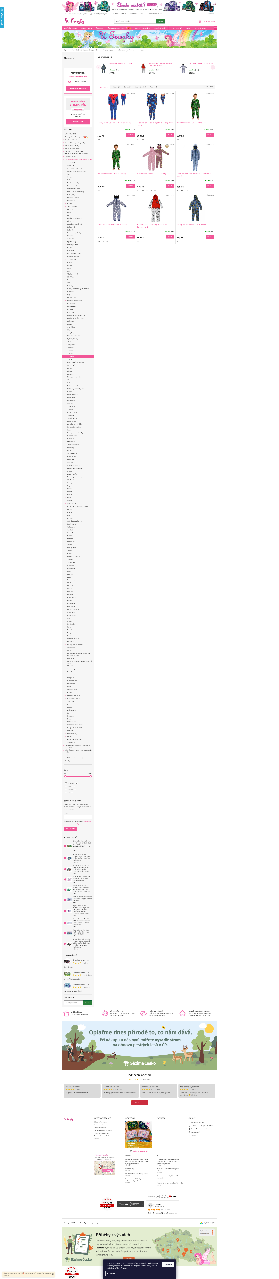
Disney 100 (70, 250)
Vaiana (69, 687)
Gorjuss (69, 509)
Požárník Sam (71, 456)
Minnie (69, 212)
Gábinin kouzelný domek (75, 725)
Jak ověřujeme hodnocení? (103, 1130)
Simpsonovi (71, 742)
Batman (69, 489)
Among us (70, 565)
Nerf (68, 713)
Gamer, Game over (73, 189)
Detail (130, 135)
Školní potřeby (72, 206)
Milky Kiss (70, 658)
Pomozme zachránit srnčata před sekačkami (168, 1170)
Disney (69, 719)
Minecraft (70, 221)
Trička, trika (71, 162)
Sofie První (70, 365)
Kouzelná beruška (73, 198)
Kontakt (96, 1139)
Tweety (69, 550)
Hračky (69, 203)
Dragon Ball (71, 603)
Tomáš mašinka (72, 418)
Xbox (68, 571)
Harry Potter (71, 201)
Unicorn (69, 280)
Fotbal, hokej (71, 615)
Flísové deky (71, 306)
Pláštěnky (70, 292)
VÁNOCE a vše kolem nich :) (74, 758)
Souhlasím (168, 1265)
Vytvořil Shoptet (209, 1223)
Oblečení (70, 283)
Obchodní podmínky (119, 14)
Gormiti (69, 492)
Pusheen (70, 574)
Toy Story (70, 701)
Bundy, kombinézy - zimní (75, 318)
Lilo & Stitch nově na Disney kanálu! (136, 1174)
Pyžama (71, 348)
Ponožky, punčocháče (74, 301)
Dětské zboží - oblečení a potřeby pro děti (79, 159)
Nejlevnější (116, 87)
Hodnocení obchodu (139, 1074)
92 (155, 191)
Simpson (70, 559)
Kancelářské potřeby (72, 146)
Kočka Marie (71, 230)
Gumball (70, 530)
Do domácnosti (72, 186)
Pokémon (70, 236)
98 (147, 191)
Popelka (70, 309)
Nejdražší (127, 87)
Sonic (69, 268)
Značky (67, 761)
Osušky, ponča (72, 412)
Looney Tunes (72, 548)
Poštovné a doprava (137, 14)
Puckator (70, 672)
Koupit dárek (78, 122)
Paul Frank (70, 459)
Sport (69, 271)
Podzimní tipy (129, 1169)
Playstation (71, 568)
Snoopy (69, 621)
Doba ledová (71, 401)
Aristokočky (71, 648)
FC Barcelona (71, 722)
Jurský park (71, 562)
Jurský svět (71, 675)
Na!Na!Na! (70, 539)
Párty (69, 498)
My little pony (71, 242)
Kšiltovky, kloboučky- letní (76, 389)
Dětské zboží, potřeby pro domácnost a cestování (78, 746)
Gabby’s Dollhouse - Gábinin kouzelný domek (79, 662)
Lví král (69, 512)
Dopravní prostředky (74, 253)
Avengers (70, 239)
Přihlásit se (70, 829)
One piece (70, 678)
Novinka (71, 789)
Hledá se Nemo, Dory (74, 427)
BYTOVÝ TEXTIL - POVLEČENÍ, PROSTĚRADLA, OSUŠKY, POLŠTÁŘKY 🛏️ (78, 153)
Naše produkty (72, 734)
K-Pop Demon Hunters (74, 739)
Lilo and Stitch (71, 298)
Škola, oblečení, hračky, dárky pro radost (78, 143)
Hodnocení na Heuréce (101, 1133)
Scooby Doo (71, 430)
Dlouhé (71, 350)
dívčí (69, 342)
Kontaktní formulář (78, 88)
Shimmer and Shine (73, 465)
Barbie (69, 600)
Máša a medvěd (72, 386)
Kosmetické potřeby (74, 233)
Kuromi (69, 692)
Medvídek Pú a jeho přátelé (76, 315)
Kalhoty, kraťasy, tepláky (75, 362)
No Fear (69, 707)
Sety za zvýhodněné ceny (75, 192)
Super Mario (71, 533)
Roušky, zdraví (72, 524)
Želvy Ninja (70, 333)
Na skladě (72, 783)
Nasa (68, 515)
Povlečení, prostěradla (74, 224)
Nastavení (111, 1274)
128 (182, 191)
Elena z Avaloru (72, 436)
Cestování (70, 731)
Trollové (70, 409)
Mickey (69, 371)
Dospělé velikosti (73, 256)
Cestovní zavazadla (73, 695)
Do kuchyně (71, 227)
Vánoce (69, 589)
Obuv (69, 380)
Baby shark (71, 542)
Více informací (121, 1268)
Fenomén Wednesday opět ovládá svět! (170, 1183)
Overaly (71, 356)
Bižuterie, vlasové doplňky (76, 477)
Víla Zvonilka (71, 480)
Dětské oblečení (70, 156)
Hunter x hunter (72, 681)
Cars (68, 174)
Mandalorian (71, 624)
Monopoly (70, 536)
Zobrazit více (139, 1103)
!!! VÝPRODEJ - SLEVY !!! (74, 168)
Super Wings (71, 406)
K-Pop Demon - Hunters (74, 728)
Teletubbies (71, 415)
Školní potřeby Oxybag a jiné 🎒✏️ (76, 137)
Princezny (70, 312)
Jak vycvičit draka (73, 445)
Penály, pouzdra (72, 245)
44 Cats (69, 545)
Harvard (69, 627)
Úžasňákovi (71, 442)
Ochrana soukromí (155, 14)
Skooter (70, 471)
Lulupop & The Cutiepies (75, 468)
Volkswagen (71, 527)
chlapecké (71, 345)
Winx (68, 330)
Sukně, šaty (71, 195)
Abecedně (153, 87)
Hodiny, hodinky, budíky (75, 433)
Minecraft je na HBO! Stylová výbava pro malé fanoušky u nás (138, 1180)
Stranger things (72, 690)
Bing (68, 295)
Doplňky (70, 636)
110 (151, 191)
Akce (69, 650)
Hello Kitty (70, 321)
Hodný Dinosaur (72, 395)
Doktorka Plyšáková (73, 336)
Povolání (70, 630)
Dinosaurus (71, 716)
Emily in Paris (71, 710)
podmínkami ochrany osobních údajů (78, 823)
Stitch (69, 583)
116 (138, 140)
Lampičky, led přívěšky (74, 424)
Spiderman (70, 165)
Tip (70, 792)
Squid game (71, 684)
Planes (69, 324)
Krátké (71, 353)
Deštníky (70, 286)
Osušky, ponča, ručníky (75, 645)
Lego (69, 486)
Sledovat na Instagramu (140, 1151)
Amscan (69, 501)
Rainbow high (71, 606)
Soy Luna (70, 403)
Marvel (69, 495)
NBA (68, 704)
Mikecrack (70, 642)
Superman (70, 439)
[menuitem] (70, 28)
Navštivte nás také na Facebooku (202, 1129)
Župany (70, 359)
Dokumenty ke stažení (101, 1136)
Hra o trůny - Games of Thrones (77, 506)
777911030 (194, 1135)
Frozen (69, 248)
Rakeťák (70, 592)
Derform (70, 209)
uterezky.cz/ (195, 1132)
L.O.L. (69, 215)
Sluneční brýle (72, 503)
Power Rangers (72, 421)
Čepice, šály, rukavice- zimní (76, 171)
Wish (68, 618)
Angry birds (71, 327)
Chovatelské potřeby (74, 698)
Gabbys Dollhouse (73, 609)
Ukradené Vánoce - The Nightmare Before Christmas (78, 654)
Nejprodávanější (140, 87)
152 (178, 191)
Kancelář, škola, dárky (72, 149)
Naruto (69, 265)
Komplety (70, 374)
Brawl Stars (71, 303)
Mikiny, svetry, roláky (74, 377)
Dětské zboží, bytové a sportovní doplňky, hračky (79, 751)
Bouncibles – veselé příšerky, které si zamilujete (169, 1177)
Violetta (69, 383)
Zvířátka (70, 180)
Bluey (69, 633)
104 (98, 140)
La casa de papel (72, 580)
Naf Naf (69, 450)
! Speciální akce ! (72, 666)
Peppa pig (70, 448)
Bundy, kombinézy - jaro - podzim (78, 289)
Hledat (160, 21)
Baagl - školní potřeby (72, 140)
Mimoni (69, 368)
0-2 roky (70, 177)
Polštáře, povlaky (73, 183)
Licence (69, 736)
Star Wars (70, 277)
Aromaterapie (71, 669)
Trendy (69, 483)
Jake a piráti (71, 462)
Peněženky (71, 398)
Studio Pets (71, 586)
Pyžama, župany (72, 339)
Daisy (69, 577)
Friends (69, 553)
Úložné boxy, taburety (74, 521)
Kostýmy (70, 595)
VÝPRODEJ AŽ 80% (71, 134)
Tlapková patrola (72, 274)
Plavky (69, 392)
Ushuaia (69, 262)
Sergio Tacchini (72, 453)
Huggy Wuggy (71, 598)
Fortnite (70, 518)
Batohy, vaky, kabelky (74, 218)
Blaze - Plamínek (72, 474)
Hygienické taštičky (73, 556)
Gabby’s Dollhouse (73, 639)
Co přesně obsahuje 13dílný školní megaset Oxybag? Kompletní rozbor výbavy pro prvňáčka (137, 1161)
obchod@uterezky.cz (198, 1122)
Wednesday (71, 612)
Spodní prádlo (72, 259)
